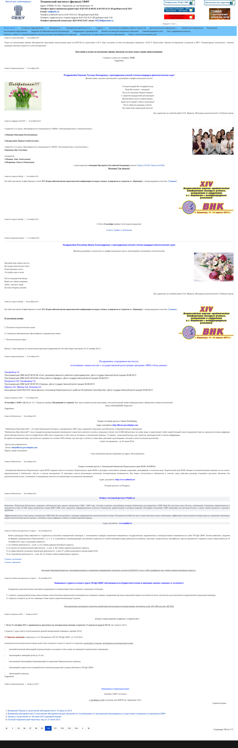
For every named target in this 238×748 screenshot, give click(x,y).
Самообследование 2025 (152, 31)
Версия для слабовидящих (18, 1)
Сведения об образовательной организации (50, 31)
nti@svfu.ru (53, 11)
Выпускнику (212, 28)
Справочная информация (192, 28)
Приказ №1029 (143, 165)
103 (69, 728)
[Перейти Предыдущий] (12, 728)
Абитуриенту (54, 28)
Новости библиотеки (12, 416)
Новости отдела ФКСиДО (14, 38)
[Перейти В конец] (88, 728)
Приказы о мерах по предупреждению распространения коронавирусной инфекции (40, 34)
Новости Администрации (14, 68)
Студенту (99, 28)
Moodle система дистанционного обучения (120, 31)
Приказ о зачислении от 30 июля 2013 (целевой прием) (34, 716)
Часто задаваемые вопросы (179, 31)
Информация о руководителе (85, 31)
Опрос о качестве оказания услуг (142, 34)
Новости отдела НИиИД (13, 176)
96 (24, 728)
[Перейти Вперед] (82, 728)
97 (30, 728)
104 (76, 728)
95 (18, 728)
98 (36, 728)
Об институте (9, 28)
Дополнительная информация (162, 28)
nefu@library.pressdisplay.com (24, 447)
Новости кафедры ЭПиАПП (14, 121)
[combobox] (177, 23)
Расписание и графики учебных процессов (127, 28)
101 (55, 728)
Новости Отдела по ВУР (13, 398)
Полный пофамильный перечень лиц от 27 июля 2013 (34, 719)
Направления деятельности (78, 28)
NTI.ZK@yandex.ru (104, 20)
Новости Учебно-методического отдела (20, 531)
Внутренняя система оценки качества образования (102, 34)
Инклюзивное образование (15, 31)
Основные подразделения (32, 28)
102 (62, 728)
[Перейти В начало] (6, 728)
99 (42, 728)
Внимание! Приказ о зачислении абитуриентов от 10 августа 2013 (40, 710)
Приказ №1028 (157, 165)
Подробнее (119, 60)
